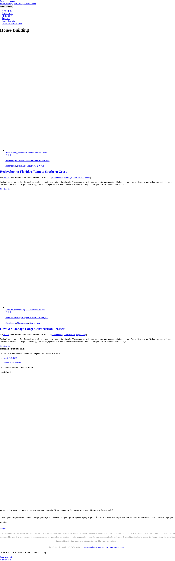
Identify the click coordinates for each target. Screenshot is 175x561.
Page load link (6, 557)
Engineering (34, 323)
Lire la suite (5, 189)
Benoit (6, 177)
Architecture (10, 166)
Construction (32, 166)
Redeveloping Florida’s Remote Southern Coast (26, 153)
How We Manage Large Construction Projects (25, 310)
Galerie (8, 155)
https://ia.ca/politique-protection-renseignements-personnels (103, 547)
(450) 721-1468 (10, 358)
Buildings (21, 166)
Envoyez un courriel (12, 363)
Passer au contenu (7, 1)
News (41, 166)
